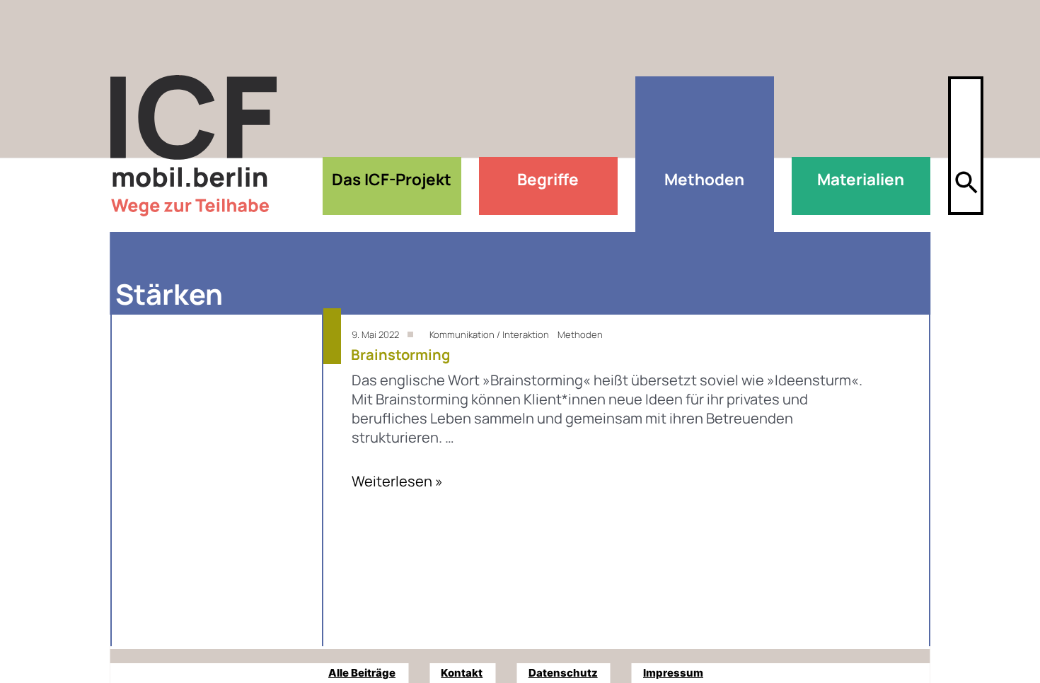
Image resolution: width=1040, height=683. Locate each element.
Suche (966, 136)
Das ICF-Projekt (391, 179)
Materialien (860, 179)
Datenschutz (563, 672)
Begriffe (548, 179)
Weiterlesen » (397, 481)
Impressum (673, 672)
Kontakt (462, 672)
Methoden (704, 179)
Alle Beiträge (361, 672)
